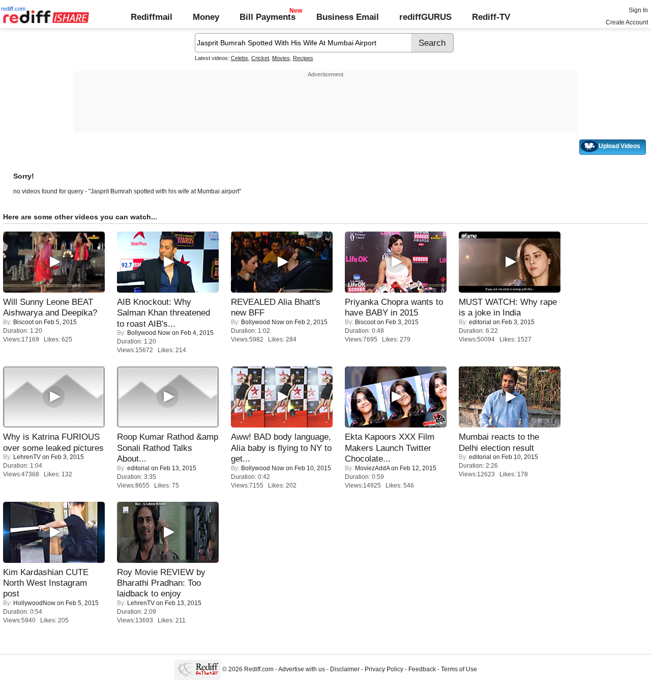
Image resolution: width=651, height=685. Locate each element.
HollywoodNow (34, 603)
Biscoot (23, 322)
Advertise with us (301, 669)
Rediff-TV (491, 16)
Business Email (347, 16)
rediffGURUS (425, 16)
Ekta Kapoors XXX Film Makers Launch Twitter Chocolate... (389, 447)
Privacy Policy (384, 669)
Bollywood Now (148, 332)
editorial (480, 322)
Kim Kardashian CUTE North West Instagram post (45, 582)
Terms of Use (459, 669)
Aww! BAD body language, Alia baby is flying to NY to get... (281, 447)
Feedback (422, 669)
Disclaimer (345, 669)
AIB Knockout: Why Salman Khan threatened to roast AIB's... (163, 312)
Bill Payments (267, 16)
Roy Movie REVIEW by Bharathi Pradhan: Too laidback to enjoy (161, 582)
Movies (281, 58)
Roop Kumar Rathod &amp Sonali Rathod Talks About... (167, 447)
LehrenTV (27, 457)
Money (206, 16)
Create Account (627, 22)
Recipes (303, 58)
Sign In (638, 10)
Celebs (239, 58)
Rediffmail (151, 16)
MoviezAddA (372, 468)
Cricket (260, 58)
